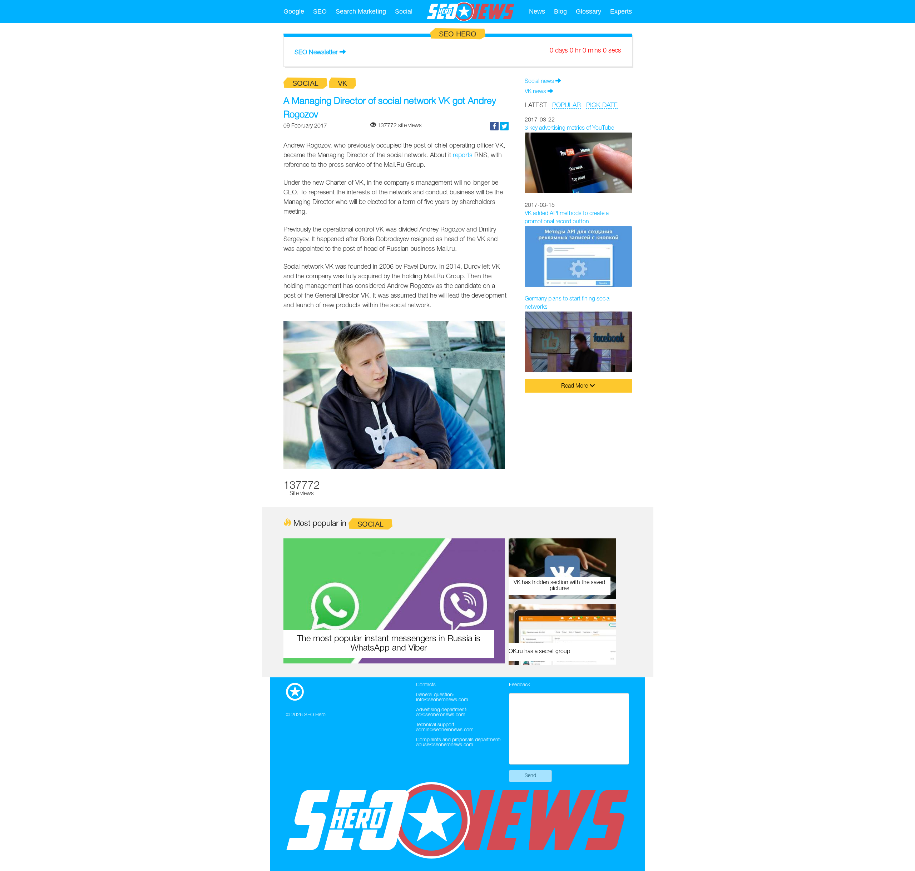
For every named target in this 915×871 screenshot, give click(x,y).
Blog (560, 11)
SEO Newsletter (316, 52)
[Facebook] (494, 126)
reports (463, 155)
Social (403, 11)
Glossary (588, 11)
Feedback (519, 685)
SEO (320, 11)
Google (293, 11)
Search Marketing (361, 11)
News (537, 11)
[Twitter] (504, 126)
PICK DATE (602, 105)
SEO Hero (315, 715)
